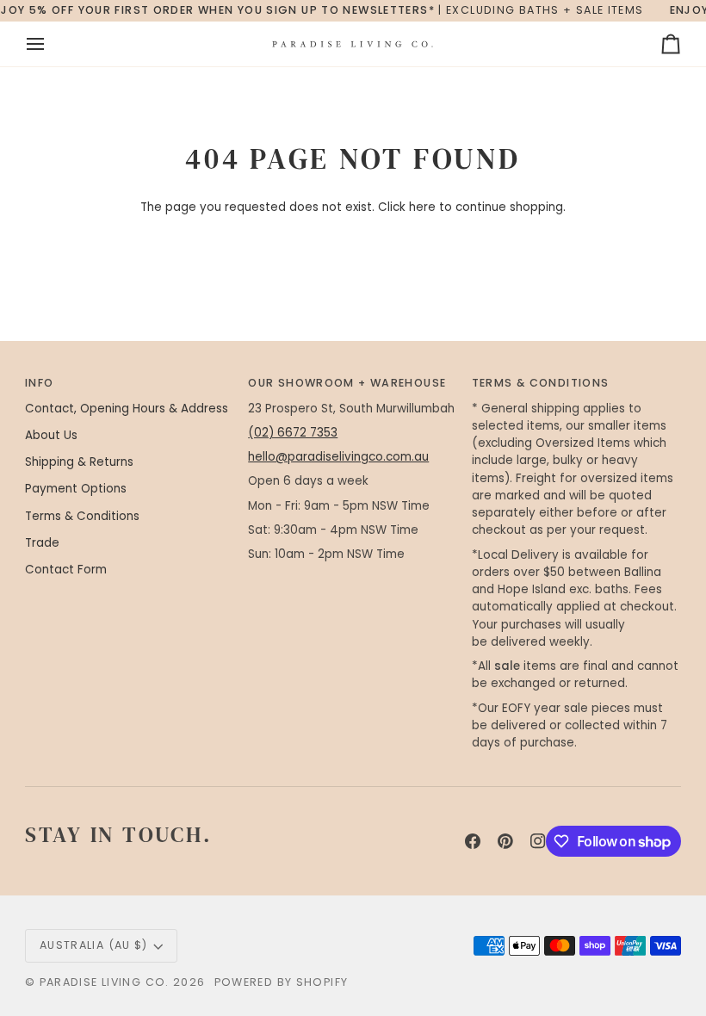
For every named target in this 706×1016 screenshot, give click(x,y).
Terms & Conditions (82, 516)
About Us (51, 435)
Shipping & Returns (79, 462)
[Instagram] (538, 841)
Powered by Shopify (281, 982)
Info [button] (39, 382)
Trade (42, 543)
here (422, 207)
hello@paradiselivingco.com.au (338, 457)
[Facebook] (472, 841)
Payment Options (76, 488)
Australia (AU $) (94, 945)
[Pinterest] (505, 841)
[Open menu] (51, 44)
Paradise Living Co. (107, 982)
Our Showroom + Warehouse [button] (347, 382)
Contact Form (66, 569)
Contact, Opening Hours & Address (126, 408)
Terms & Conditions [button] (541, 382)
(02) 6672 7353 (293, 432)
